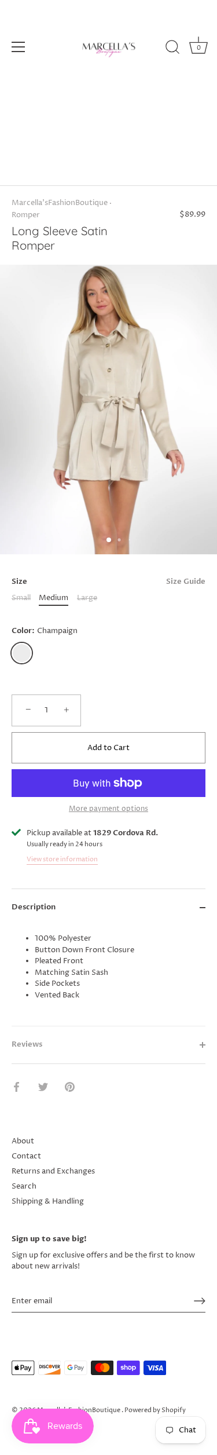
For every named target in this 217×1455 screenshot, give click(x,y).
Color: (45, 631)
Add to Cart (108, 748)
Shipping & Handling (48, 1201)
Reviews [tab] (27, 1044)
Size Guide (185, 581)
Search (24, 1186)
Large (87, 598)
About (23, 1141)
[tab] (108, 976)
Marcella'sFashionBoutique (60, 203)
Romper (26, 215)
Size (108, 582)
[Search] (172, 48)
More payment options (108, 809)
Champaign (22, 653)
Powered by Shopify (155, 1410)
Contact (26, 1156)
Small (21, 598)
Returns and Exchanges (53, 1171)
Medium (53, 598)
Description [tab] (34, 907)
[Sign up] (199, 1301)
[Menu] (18, 47)
